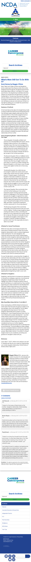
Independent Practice (7, 513)
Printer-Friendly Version (12, 390)
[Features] (15, 28)
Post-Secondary (5, 519)
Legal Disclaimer (12, 536)
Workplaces (5, 523)
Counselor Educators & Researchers (10, 510)
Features (4, 507)
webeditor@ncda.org (7, 541)
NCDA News (5, 526)
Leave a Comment (6, 398)
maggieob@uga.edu (6, 383)
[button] (2, 32)
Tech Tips (4, 529)
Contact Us (5, 536)
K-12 (3, 516)
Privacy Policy (20, 536)
